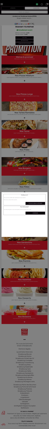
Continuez (35, 213)
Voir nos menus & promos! (35, 203)
